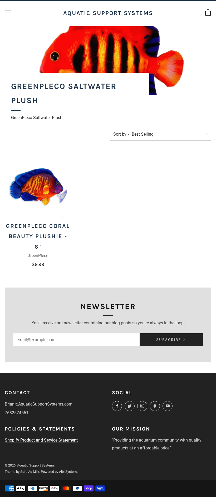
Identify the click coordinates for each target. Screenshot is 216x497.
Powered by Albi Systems (59, 472)
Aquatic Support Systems (108, 13)
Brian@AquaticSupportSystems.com (38, 404)
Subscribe (168, 339)
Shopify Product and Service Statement (41, 440)
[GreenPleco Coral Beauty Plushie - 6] (38, 185)
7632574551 (16, 412)
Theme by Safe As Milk (22, 472)
